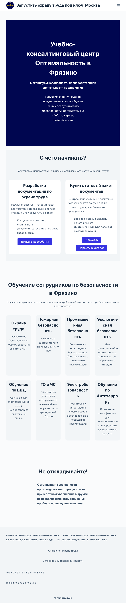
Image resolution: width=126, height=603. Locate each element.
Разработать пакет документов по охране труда (32, 535)
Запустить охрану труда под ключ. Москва (58, 5)
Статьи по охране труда (63, 550)
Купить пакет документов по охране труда (29, 540)
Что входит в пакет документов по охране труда (89, 535)
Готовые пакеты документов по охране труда (82, 540)
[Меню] (118, 5)
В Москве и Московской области (63, 560)
